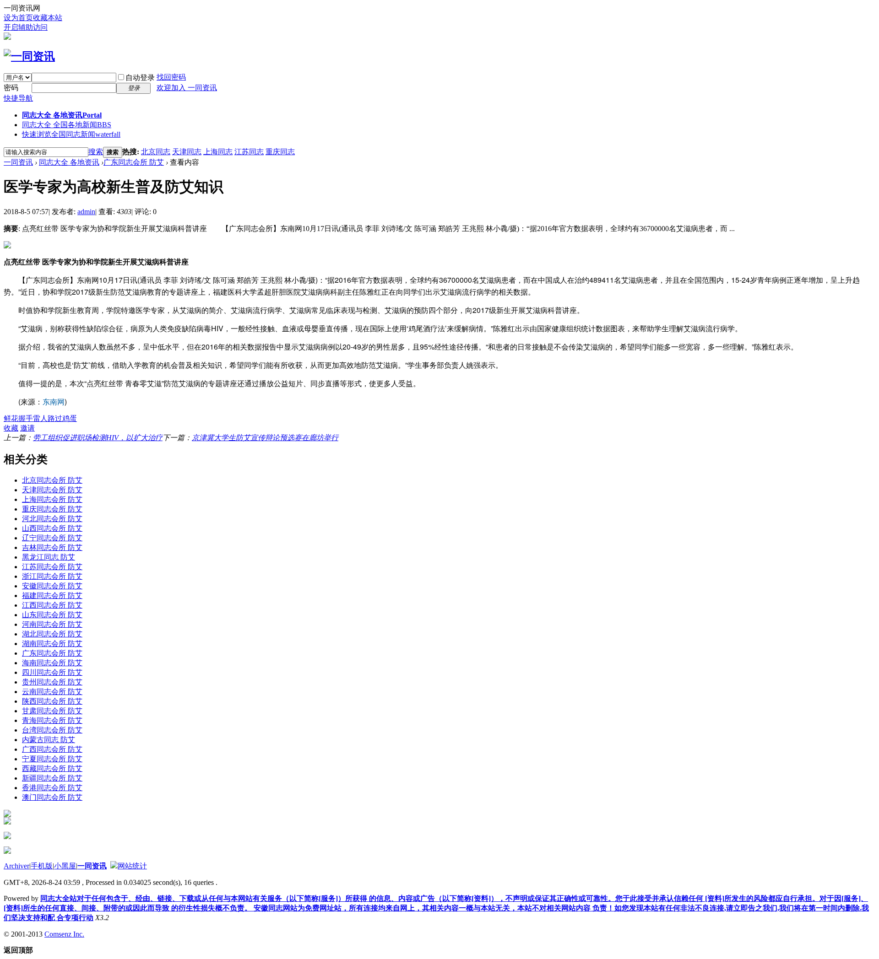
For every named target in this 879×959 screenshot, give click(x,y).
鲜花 (11, 418)
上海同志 (218, 152)
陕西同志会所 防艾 (52, 701)
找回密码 (171, 77)
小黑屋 (65, 866)
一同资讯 (18, 162)
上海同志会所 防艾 (52, 499)
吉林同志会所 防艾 (52, 547)
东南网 (54, 401)
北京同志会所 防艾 (52, 480)
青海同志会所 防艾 (52, 720)
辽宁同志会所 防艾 (52, 538)
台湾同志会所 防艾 (52, 730)
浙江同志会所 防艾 (52, 576)
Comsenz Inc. (64, 934)
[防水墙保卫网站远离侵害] (114, 866)
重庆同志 (280, 152)
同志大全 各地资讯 (62, 115)
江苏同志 (249, 152)
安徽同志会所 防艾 (52, 586)
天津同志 (186, 152)
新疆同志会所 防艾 (52, 778)
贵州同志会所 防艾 (52, 682)
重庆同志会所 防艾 (52, 509)
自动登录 (140, 77)
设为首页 (18, 18)
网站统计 (132, 866)
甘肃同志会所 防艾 (52, 711)
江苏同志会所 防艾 (52, 567)
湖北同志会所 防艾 (52, 634)
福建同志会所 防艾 (52, 595)
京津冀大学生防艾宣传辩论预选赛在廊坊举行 (265, 438)
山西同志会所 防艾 (52, 528)
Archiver (16, 866)
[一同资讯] (29, 56)
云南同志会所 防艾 (52, 691)
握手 (25, 418)
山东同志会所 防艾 (52, 615)
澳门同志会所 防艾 (52, 797)
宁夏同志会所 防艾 (52, 759)
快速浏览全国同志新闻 (71, 134)
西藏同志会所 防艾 (52, 768)
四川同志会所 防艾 (52, 672)
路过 (55, 418)
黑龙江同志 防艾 (48, 557)
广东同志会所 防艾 (133, 162)
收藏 (11, 428)
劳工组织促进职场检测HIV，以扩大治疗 (98, 438)
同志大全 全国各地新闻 (66, 125)
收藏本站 (47, 18)
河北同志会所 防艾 (52, 519)
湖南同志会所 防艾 (52, 643)
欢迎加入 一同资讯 (187, 88)
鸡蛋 (69, 418)
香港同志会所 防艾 (52, 788)
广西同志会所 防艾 (52, 749)
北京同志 (155, 152)
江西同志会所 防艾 (52, 605)
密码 (11, 88)
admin (86, 212)
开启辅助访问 (26, 27)
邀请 (27, 428)
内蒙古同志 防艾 (48, 739)
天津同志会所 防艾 (52, 490)
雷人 (40, 418)
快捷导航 (18, 98)
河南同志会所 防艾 (52, 624)
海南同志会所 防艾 (52, 663)
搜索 (95, 152)
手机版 (42, 866)
